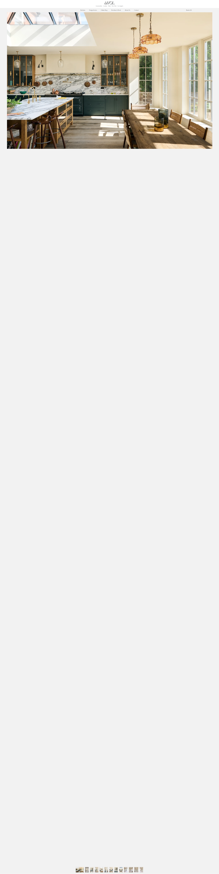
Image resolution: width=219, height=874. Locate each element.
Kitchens (82, 10)
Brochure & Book (116, 10)
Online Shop (104, 10)
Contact (136, 10)
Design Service (93, 10)
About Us (127, 10)
